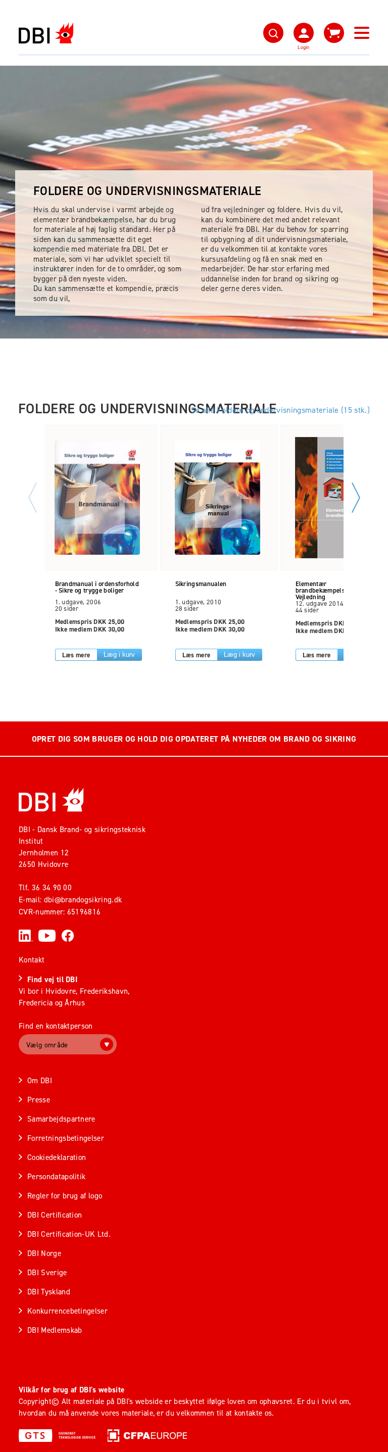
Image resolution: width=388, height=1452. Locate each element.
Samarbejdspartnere (61, 1119)
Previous (32, 497)
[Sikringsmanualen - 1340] (218, 497)
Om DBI (39, 1080)
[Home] (51, 799)
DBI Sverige (47, 1272)
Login (304, 47)
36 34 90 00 (52, 887)
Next (356, 497)
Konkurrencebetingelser (67, 1311)
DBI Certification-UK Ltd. (69, 1234)
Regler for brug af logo (64, 1195)
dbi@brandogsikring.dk (83, 899)
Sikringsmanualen (201, 584)
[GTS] (57, 1435)
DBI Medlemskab (54, 1330)
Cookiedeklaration (56, 1157)
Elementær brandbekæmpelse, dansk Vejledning (332, 587)
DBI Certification (54, 1215)
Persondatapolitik (56, 1176)
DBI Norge (44, 1253)
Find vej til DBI (52, 979)
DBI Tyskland (48, 1291)
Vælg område (47, 1044)
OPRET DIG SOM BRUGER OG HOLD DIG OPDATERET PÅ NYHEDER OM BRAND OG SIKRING (194, 739)
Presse (38, 1099)
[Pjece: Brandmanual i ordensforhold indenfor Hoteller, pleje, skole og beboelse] (97, 497)
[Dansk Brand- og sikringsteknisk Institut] (46, 33)
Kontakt (31, 959)
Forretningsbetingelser (65, 1138)
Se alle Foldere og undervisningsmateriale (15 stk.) (280, 410)
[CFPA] (147, 1435)
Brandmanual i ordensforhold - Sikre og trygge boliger (97, 587)
